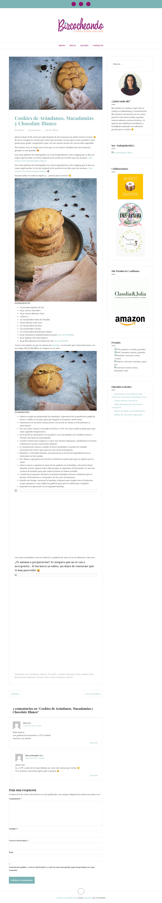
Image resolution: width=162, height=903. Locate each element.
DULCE (72, 45)
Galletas (85, 674)
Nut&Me (56, 345)
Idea (92, 674)
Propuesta (61, 677)
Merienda (31, 677)
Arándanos (34, 674)
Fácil (78, 674)
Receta (70, 677)
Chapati (15, 694)
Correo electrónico (19, 840)
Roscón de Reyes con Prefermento (129, 411)
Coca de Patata (92, 694)
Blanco (43, 674)
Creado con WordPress (66, 898)
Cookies (61, 674)
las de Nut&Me (60, 341)
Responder (94, 743)
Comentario (15, 798)
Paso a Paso (50, 677)
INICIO (62, 45)
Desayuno (70, 674)
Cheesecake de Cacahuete (125, 400)
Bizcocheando (34, 130)
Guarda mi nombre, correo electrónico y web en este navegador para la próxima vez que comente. (52, 868)
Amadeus (88, 898)
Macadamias (20, 677)
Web (11, 852)
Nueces (40, 677)
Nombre (13, 828)
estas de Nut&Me (65, 334)
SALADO (84, 45)
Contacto (98, 45)
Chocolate (52, 674)
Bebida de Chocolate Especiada (128, 414)
